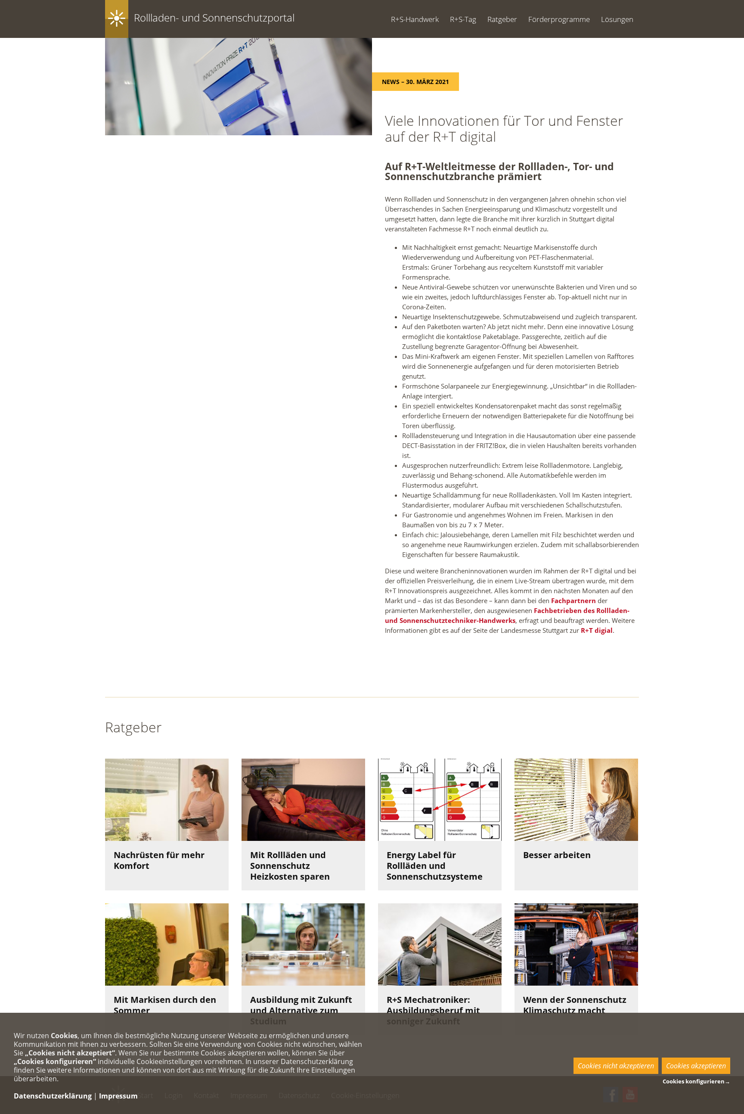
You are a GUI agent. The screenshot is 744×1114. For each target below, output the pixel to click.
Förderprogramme (559, 19)
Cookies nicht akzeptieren (616, 1065)
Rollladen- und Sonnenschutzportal (214, 17)
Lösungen (617, 19)
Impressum (118, 1096)
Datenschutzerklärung (53, 1096)
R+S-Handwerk (415, 19)
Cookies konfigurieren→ (696, 1081)
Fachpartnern (573, 600)
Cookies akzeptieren (696, 1065)
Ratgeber (502, 19)
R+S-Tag (463, 19)
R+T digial (597, 630)
